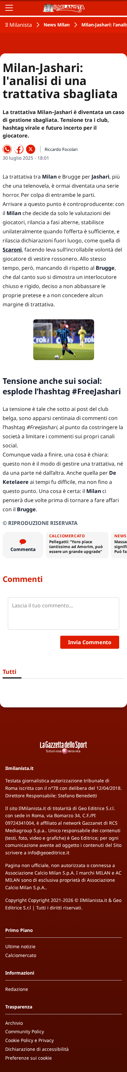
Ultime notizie (20, 946)
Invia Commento (89, 642)
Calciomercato (20, 955)
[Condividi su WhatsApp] (7, 149)
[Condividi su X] (30, 149)
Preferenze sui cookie (28, 1058)
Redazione (16, 989)
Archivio (14, 1023)
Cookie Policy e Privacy (29, 1040)
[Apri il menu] (9, 8)
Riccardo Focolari (61, 149)
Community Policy (24, 1031)
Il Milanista (18, 24)
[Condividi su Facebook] (18, 149)
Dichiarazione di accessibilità (37, 1049)
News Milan (57, 25)
